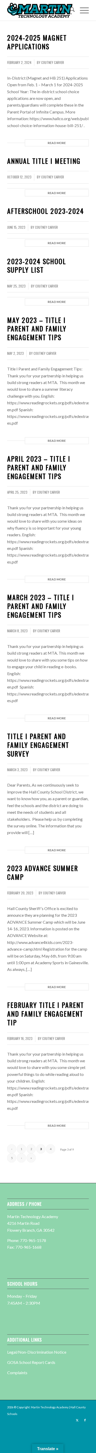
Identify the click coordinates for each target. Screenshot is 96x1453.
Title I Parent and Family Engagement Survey (38, 745)
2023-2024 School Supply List (36, 265)
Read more (57, 143)
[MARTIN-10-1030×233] (39, 10)
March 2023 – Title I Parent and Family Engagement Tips (40, 606)
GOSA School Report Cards (31, 1362)
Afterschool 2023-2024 (45, 211)
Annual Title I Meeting (44, 161)
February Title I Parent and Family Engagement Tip (45, 1013)
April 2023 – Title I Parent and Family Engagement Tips (38, 467)
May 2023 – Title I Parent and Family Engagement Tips (37, 328)
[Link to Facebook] (85, 1420)
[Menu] (82, 10)
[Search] (70, 10)
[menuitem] (70, 10)
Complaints (17, 1372)
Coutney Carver (52, 62)
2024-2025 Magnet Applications (37, 42)
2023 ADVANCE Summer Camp (42, 872)
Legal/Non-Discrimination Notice (36, 1352)
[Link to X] (77, 1420)
